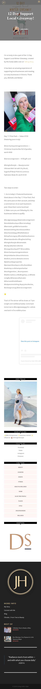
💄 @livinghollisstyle (17, 438)
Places (20, 501)
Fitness (20, 482)
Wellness (20, 515)
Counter (20, 472)
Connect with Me (9, 610)
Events (20, 477)
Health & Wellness (20, 486)
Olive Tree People (20, 496)
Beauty (20, 467)
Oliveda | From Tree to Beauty (14, 617)
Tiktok (20, 450)
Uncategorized (20, 34)
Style (20, 506)
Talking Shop (28, 62)
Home (20, 491)
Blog (5, 614)
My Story (7, 607)
